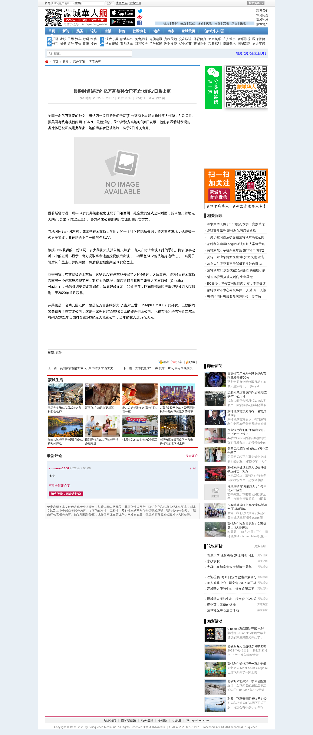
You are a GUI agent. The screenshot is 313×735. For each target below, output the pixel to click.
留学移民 (155, 43)
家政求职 (213, 561)
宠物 (78, 43)
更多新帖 (260, 546)
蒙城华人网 (46, 62)
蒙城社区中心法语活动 (223, 610)
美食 (217, 23)
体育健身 (200, 39)
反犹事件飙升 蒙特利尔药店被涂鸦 (231, 230)
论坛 (93, 31)
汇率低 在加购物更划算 (99, 407)
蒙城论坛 (262, 19)
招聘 (55, 39)
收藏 (192, 362)
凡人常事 (229, 39)
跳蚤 (79, 31)
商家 (171, 31)
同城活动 (244, 43)
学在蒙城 (111, 43)
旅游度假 (258, 43)
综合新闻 (79, 61)
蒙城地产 (262, 24)
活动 (200, 23)
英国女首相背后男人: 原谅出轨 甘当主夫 (86, 368)
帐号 (48, 3)
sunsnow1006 (59, 468)
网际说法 (141, 43)
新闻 (65, 31)
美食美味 (141, 39)
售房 (175, 23)
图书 (63, 43)
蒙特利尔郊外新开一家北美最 (246, 663)
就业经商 (185, 43)
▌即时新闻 (213, 366)
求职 (63, 39)
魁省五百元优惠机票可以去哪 (246, 646)
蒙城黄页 (188, 31)
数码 (86, 39)
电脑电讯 (155, 39)
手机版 (162, 720)
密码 (78, 3)
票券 (70, 43)
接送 (243, 23)
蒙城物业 (200, 43)
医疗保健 (258, 39)
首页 (51, 31)
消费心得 (111, 39)
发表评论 (192, 455)
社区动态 (139, 31)
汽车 (78, 39)
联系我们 (262, 10)
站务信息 (147, 720)
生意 (183, 23)
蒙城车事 (126, 39)
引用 (193, 468)
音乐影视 (244, 39)
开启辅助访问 (267, 3)
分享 (179, 362)
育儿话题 (126, 43)
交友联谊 (185, 39)
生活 (108, 31)
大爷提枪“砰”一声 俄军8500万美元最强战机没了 (166, 368)
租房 (166, 23)
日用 (70, 39)
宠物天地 (170, 39)
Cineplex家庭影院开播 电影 (245, 628)
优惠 (209, 23)
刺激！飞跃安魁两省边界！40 (247, 698)
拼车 (86, 43)
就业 (192, 23)
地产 (157, 31)
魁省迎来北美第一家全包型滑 (246, 681)
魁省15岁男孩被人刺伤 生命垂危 (230, 277)
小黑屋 (176, 720)
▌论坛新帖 (213, 546)
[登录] (109, 3)
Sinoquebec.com (197, 720)
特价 (122, 31)
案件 (59, 352)
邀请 (166, 362)
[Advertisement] (204, 15)
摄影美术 (229, 43)
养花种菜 (262, 604)
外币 (55, 43)
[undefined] (139, 12)
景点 (234, 23)
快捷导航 (255, 3)
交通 (226, 23)
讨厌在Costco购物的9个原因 (140, 439)
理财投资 (170, 43)
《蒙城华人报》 (214, 31)
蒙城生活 (55, 380)
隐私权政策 (128, 720)
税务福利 (214, 43)
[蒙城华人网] (77, 24)
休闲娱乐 (214, 39)
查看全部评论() (59, 485)
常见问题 (262, 15)
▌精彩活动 (213, 621)
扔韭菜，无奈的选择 (221, 604)
